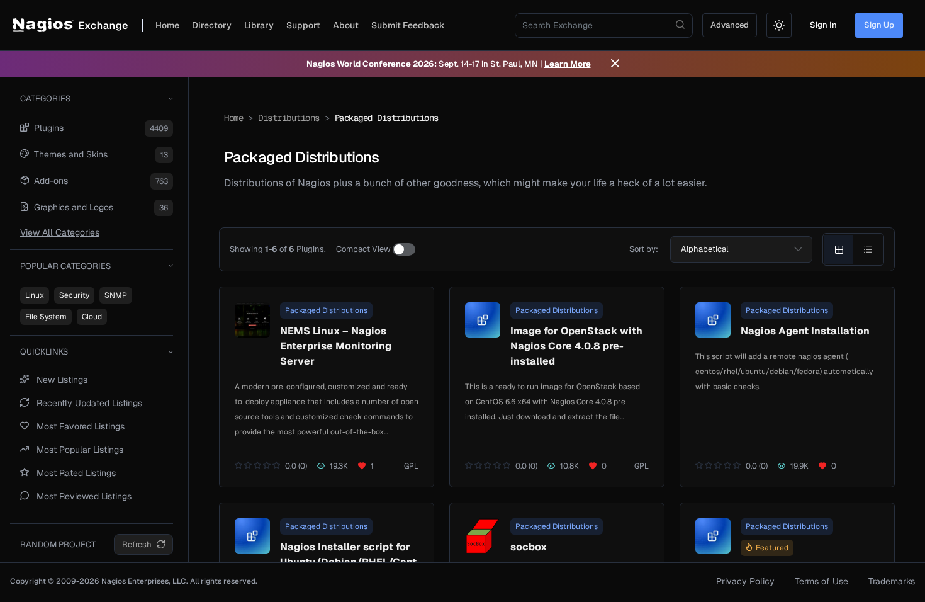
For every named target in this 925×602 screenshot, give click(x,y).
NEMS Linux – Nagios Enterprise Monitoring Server (335, 346)
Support (303, 25)
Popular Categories (65, 266)
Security (74, 295)
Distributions (289, 117)
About (346, 25)
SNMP (115, 295)
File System (46, 317)
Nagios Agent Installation (805, 331)
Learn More (567, 64)
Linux (34, 295)
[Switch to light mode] (779, 25)
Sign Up (879, 25)
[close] (615, 64)
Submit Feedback (408, 25)
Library (259, 25)
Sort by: (643, 249)
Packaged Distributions (326, 310)
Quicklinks (44, 351)
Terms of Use (821, 581)
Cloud (92, 317)
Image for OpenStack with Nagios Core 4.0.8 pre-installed (576, 346)
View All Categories (59, 232)
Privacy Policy (745, 581)
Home (167, 25)
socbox (528, 547)
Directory (212, 25)
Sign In (823, 25)
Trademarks (891, 581)
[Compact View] (404, 249)
